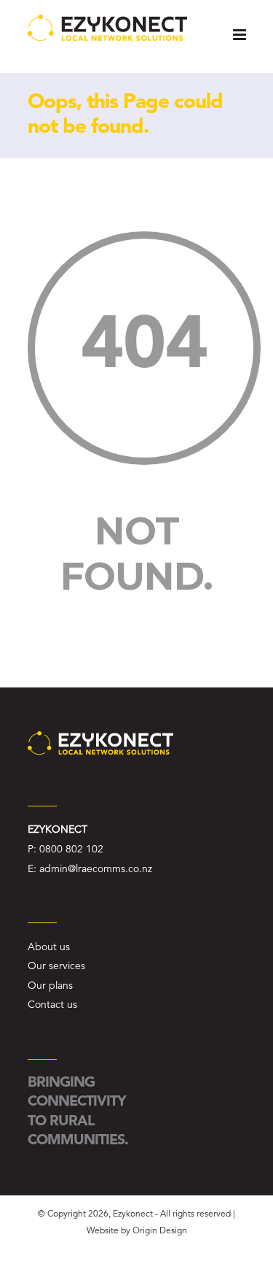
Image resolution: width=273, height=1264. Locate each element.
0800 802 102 (71, 849)
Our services (56, 966)
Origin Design (159, 1231)
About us (49, 947)
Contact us (52, 1005)
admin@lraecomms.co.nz (95, 869)
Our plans (50, 986)
